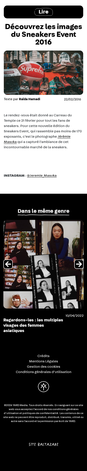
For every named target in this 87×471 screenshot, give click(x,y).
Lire (43, 12)
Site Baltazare (43, 443)
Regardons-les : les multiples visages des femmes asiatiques (33, 325)
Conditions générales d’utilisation (43, 372)
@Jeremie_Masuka (42, 175)
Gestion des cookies (43, 366)
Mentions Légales (43, 361)
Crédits (43, 356)
